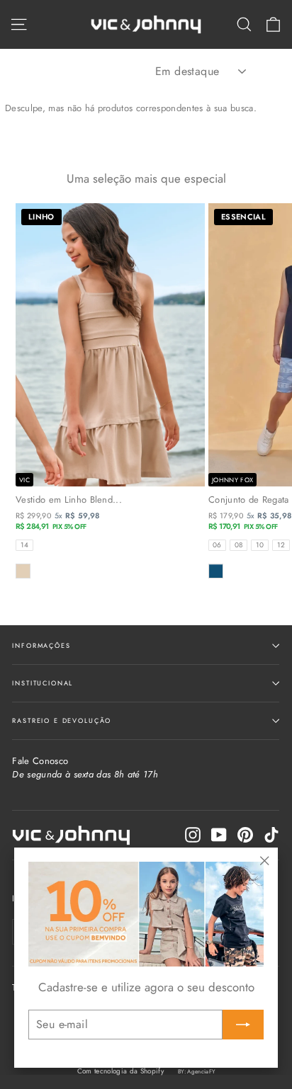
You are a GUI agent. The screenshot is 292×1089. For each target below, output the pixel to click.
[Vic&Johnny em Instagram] (193, 835)
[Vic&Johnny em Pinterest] (245, 835)
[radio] (24, 545)
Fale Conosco (85, 768)
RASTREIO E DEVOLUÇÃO (61, 720)
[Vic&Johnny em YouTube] (219, 835)
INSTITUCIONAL (42, 683)
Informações (41, 645)
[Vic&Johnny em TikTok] (271, 835)
